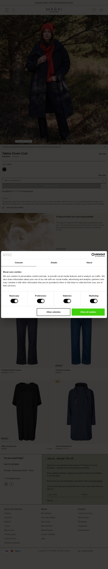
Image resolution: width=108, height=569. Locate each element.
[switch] (41, 301)
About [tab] (89, 262)
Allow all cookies (88, 312)
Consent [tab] (19, 262)
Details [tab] (54, 262)
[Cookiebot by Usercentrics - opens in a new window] (93, 255)
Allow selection (53, 312)
